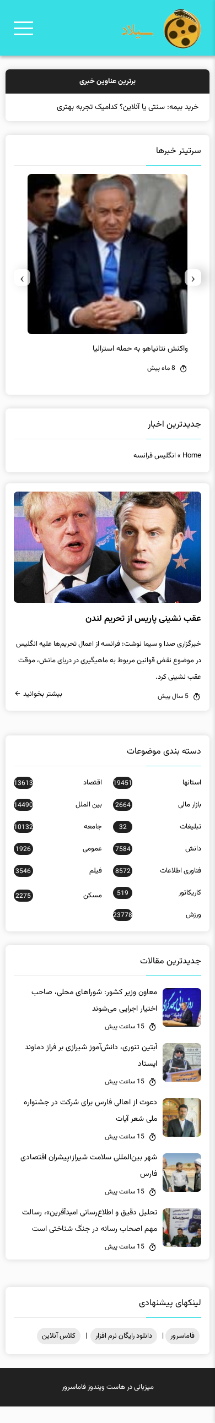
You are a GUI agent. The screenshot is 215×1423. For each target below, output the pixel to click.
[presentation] (193, 277)
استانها (157, 782)
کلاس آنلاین (59, 1336)
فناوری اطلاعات (158, 870)
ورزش (157, 914)
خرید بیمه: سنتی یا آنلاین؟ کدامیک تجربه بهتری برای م (117, 107)
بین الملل (58, 804)
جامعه (58, 826)
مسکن (58, 895)
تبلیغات (160, 826)
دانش (158, 848)
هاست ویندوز (106, 1387)
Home (191, 455)
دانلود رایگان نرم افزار (123, 1336)
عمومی (58, 848)
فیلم (58, 870)
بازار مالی (158, 804)
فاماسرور (182, 1336)
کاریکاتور (159, 892)
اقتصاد (58, 782)
